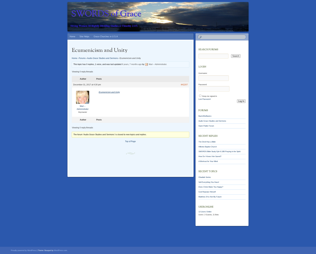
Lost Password (204, 99)
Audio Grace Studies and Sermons (102, 58)
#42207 (184, 85)
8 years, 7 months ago (132, 64)
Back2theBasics (204, 116)
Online (204, 212)
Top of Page (130, 141)
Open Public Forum (206, 126)
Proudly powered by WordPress (23, 250)
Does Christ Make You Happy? (210, 187)
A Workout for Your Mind (208, 161)
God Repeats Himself (207, 192)
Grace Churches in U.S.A (106, 36)
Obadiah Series (204, 177)
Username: (202, 73)
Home (72, 36)
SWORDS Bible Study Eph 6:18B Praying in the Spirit (219, 151)
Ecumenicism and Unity (109, 92)
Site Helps (84, 36)
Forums (82, 58)
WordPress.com (60, 250)
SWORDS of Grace (106, 14)
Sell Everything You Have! (208, 182)
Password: (202, 84)
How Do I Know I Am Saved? (209, 156)
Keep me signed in (209, 96)
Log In (241, 101)
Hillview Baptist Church (207, 147)
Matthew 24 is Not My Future (210, 197)
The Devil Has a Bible (207, 142)
